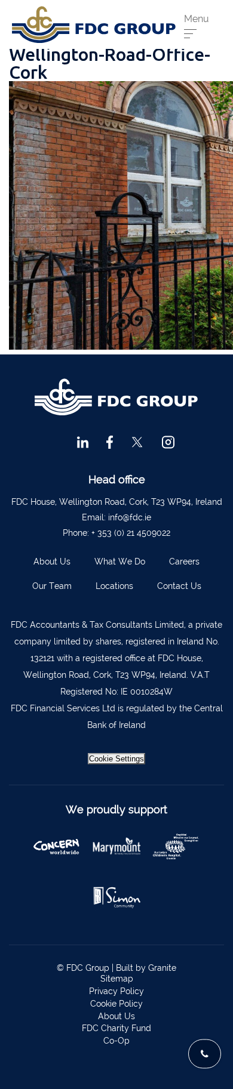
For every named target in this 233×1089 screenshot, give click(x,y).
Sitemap (116, 978)
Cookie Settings (116, 758)
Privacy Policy (116, 991)
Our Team (52, 586)
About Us (51, 561)
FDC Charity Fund (116, 1028)
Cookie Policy (116, 1003)
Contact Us (179, 586)
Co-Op (116, 1040)
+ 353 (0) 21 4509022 (130, 533)
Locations (114, 586)
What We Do (119, 561)
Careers (184, 561)
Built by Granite (146, 968)
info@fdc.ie (129, 517)
